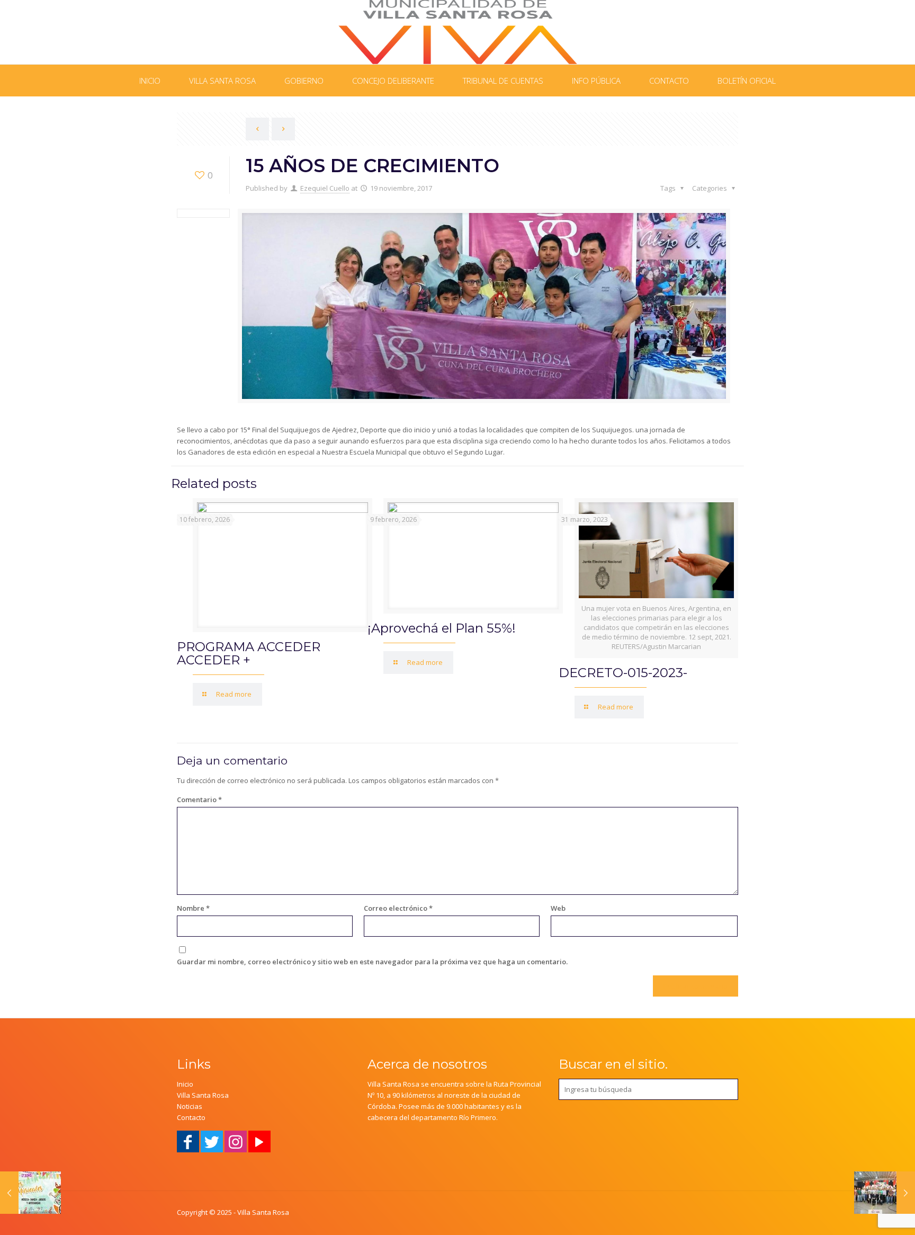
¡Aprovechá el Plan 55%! (441, 628)
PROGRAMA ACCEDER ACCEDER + (248, 653)
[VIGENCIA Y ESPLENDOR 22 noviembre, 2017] (884, 1192)
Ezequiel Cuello (324, 188)
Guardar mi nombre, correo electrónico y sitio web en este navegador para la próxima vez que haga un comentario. (372, 961)
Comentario (199, 799)
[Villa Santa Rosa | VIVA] (457, 32)
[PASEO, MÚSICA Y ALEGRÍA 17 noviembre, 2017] (30, 1192)
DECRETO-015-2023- (623, 672)
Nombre (193, 908)
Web (558, 908)
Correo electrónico (398, 908)
